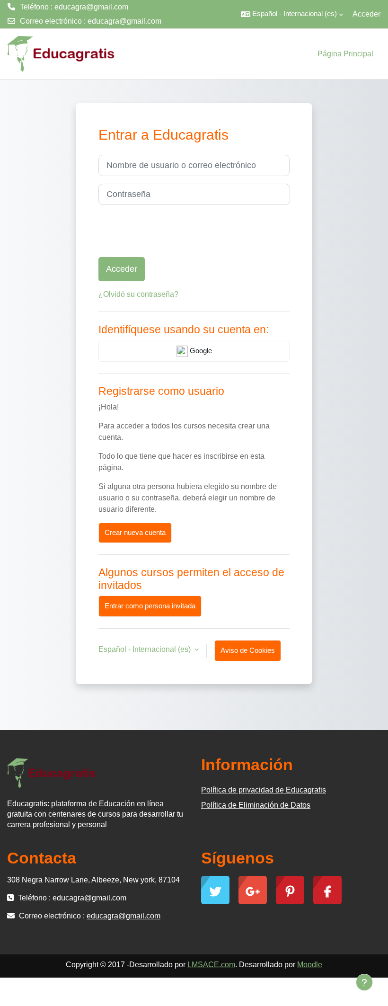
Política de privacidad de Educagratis (263, 790)
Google (200, 351)
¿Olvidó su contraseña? (138, 294)
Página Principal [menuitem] (345, 54)
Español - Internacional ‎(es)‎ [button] (145, 649)
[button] (292, 14)
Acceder (366, 14)
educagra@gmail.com (124, 21)
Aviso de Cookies (247, 650)
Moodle (309, 965)
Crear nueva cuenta (135, 532)
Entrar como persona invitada (150, 606)
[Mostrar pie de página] (364, 982)
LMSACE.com (211, 965)
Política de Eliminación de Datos (255, 805)
